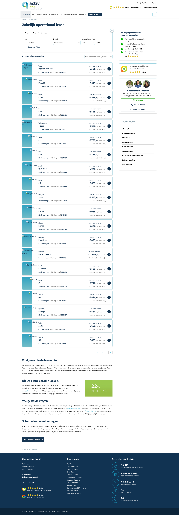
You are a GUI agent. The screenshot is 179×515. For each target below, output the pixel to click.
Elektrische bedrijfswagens (76, 488)
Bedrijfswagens (43, 33)
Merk (26, 39)
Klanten (154, 3)
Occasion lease (127, 147)
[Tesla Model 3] (109, 83)
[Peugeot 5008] (109, 197)
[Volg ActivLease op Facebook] (26, 482)
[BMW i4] (109, 283)
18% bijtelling (71, 485)
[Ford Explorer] (109, 268)
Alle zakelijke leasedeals (32, 439)
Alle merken (126, 129)
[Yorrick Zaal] (138, 84)
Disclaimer (32, 511)
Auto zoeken (26, 14)
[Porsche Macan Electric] (109, 254)
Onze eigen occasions (74, 477)
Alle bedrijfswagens (74, 493)
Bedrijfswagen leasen (39, 14)
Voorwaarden (42, 511)
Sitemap (52, 511)
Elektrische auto (72, 483)
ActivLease (70, 464)
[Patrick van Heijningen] (129, 84)
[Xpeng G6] (109, 340)
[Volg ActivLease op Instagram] (30, 482)
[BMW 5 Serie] (109, 211)
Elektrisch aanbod (55, 14)
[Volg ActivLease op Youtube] (33, 482)
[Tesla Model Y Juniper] (109, 69)
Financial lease (127, 142)
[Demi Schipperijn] (146, 84)
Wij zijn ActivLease (143, 3)
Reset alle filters (112, 30)
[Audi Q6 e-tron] (109, 169)
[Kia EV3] (109, 111)
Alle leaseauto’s (72, 491)
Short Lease (71, 472)
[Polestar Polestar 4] (109, 240)
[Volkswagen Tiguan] (109, 126)
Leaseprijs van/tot (88, 39)
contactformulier (28, 391)
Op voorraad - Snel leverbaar (132, 155)
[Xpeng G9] (109, 297)
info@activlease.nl (150, 7)
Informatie (82, 14)
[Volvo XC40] (109, 326)
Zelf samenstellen (128, 160)
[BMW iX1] (109, 183)
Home (24, 20)
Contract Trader (128, 151)
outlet (94, 426)
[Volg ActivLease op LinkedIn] (23, 482)
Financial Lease (72, 469)
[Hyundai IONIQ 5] (109, 311)
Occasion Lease (72, 475)
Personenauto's (30, 33)
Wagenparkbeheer (70, 14)
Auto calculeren (94, 14)
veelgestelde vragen (74, 408)
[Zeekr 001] (109, 140)
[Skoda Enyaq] (109, 226)
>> (110, 352)
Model (55, 39)
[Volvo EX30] (109, 97)
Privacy (24, 511)
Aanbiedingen (127, 164)
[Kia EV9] (109, 154)
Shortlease (126, 138)
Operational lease (128, 133)
